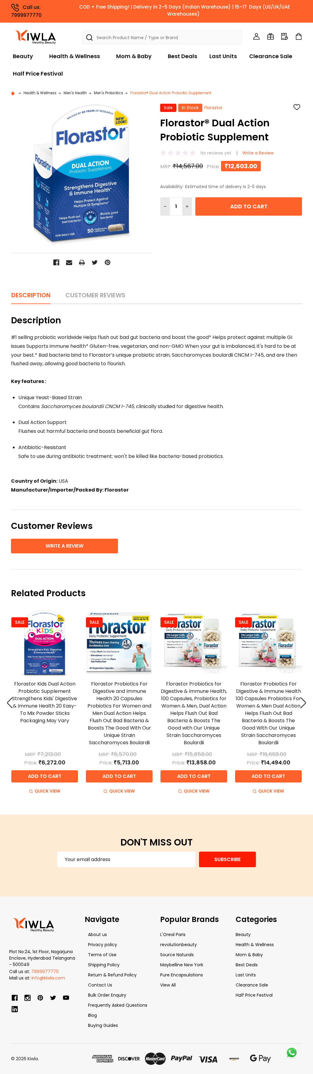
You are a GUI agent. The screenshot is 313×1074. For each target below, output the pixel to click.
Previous (10, 702)
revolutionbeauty (178, 945)
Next (303, 702)
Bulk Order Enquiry (107, 995)
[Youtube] (66, 997)
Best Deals (182, 56)
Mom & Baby (134, 56)
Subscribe (227, 859)
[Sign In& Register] (256, 36)
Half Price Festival (38, 73)
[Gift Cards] (270, 36)
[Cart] (298, 36)
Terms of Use (102, 955)
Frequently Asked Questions (117, 1005)
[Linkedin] (14, 1009)
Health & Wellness (74, 56)
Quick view (47, 791)
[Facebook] (56, 262)
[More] (311, 8)
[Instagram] (27, 997)
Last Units (223, 56)
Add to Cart (248, 206)
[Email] (69, 262)
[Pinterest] (107, 262)
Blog (92, 1015)
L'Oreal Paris (173, 934)
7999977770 (45, 971)
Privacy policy (102, 945)
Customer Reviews (95, 295)
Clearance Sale (270, 56)
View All (168, 985)
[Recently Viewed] (284, 36)
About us (97, 934)
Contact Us (100, 985)
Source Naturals (177, 955)
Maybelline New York (181, 965)
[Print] (81, 262)
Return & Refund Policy (112, 975)
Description (30, 295)
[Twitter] (94, 262)
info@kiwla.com (48, 978)
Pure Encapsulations (181, 975)
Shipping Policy (104, 965)
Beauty (23, 56)
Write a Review (258, 153)
